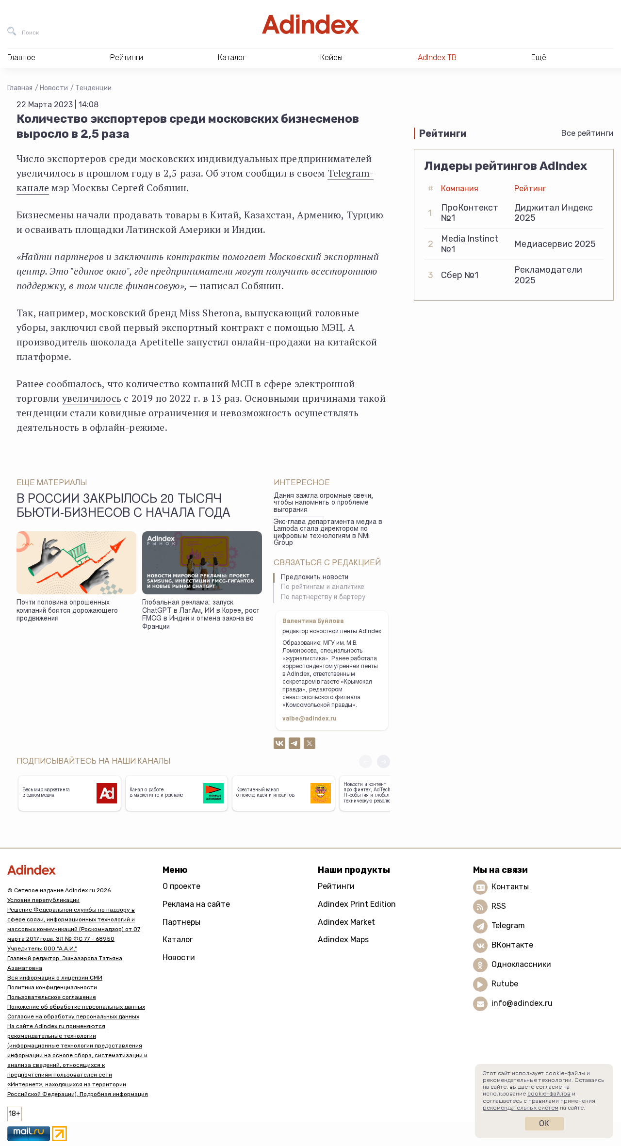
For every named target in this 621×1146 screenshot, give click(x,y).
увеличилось (91, 398)
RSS (498, 906)
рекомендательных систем (520, 1107)
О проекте (181, 886)
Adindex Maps (343, 939)
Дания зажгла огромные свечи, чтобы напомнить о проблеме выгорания (323, 503)
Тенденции (93, 88)
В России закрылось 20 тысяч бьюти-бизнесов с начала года (123, 507)
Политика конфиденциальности (52, 987)
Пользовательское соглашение (51, 997)
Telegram (508, 926)
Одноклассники (521, 964)
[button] (383, 761)
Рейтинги (336, 886)
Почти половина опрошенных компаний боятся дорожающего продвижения (67, 611)
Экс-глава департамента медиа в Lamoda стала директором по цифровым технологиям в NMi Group (328, 533)
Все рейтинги (587, 133)
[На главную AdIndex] (310, 24)
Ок (544, 1123)
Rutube (504, 984)
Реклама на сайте (196, 904)
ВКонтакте (512, 945)
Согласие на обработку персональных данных (73, 1016)
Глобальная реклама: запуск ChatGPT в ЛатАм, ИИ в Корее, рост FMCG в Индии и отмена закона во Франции (201, 615)
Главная (20, 88)
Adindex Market (346, 922)
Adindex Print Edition (357, 904)
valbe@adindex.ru (309, 719)
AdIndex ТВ (437, 57)
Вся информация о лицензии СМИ (54, 977)
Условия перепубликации (43, 900)
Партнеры (181, 922)
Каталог (178, 939)
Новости (54, 88)
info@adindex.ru (522, 1003)
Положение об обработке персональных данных (76, 1006)
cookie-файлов (549, 1093)
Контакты (510, 887)
